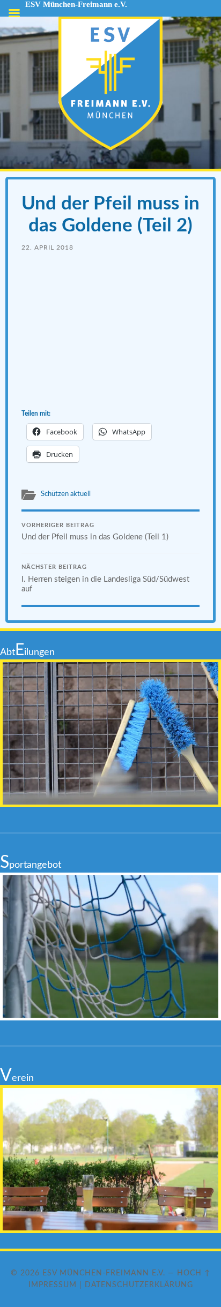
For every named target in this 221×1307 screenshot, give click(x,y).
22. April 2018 (47, 247)
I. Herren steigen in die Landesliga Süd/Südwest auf (105, 579)
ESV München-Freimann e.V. (103, 1273)
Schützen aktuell (66, 494)
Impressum (52, 1285)
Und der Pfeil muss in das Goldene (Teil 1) (94, 532)
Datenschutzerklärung (139, 1285)
